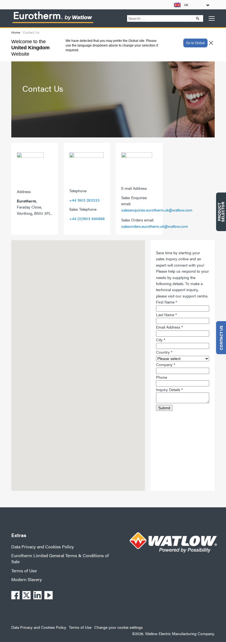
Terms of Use (24, 570)
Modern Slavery (26, 579)
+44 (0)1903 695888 (87, 218)
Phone (161, 377)
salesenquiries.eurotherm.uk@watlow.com (156, 210)
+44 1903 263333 (84, 200)
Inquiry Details (169, 389)
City (160, 339)
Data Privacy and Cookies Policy (42, 546)
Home (15, 32)
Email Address (169, 327)
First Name (166, 302)
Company (165, 364)
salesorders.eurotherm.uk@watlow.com (154, 226)
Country (164, 352)
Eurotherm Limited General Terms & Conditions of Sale (60, 558)
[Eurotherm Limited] (52, 23)
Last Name (166, 314)
